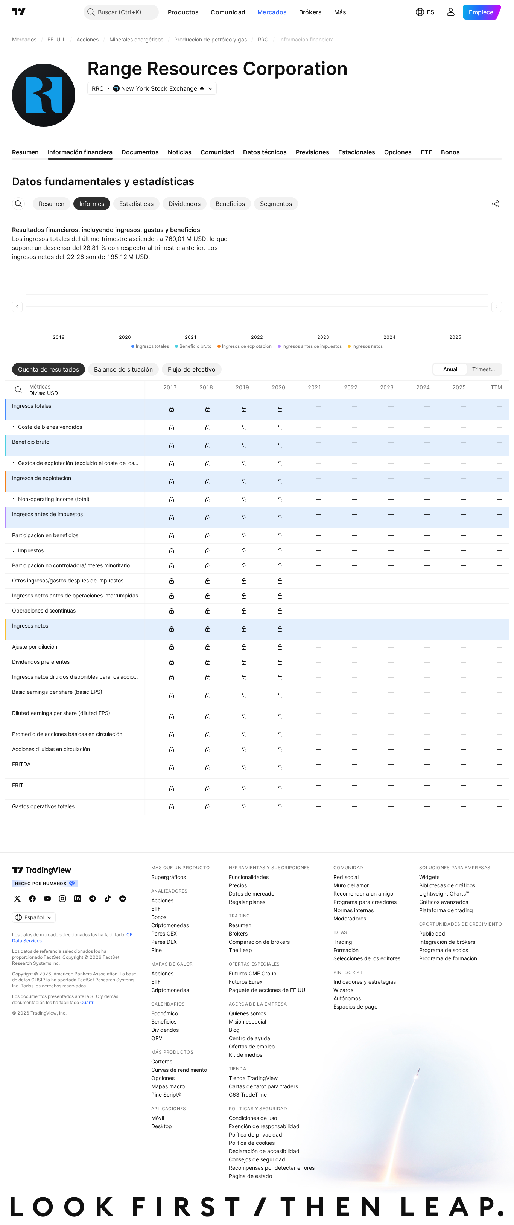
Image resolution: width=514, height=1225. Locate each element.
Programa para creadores (365, 902)
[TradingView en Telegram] (92, 898)
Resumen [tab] (25, 152)
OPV (156, 1038)
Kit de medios (245, 1054)
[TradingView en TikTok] (107, 898)
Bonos (158, 917)
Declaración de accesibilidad (264, 1151)
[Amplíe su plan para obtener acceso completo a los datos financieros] (171, 409)
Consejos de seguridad (257, 1159)
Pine (156, 950)
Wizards (343, 990)
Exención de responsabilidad (264, 1126)
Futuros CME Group (253, 973)
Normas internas (353, 910)
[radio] (450, 369)
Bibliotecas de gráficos (447, 885)
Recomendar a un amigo (363, 893)
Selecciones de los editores (366, 958)
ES (430, 12)
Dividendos (165, 1030)
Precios (238, 885)
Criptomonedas (170, 925)
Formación (346, 950)
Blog (234, 1030)
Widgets (429, 877)
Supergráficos (168, 877)
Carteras (161, 1061)
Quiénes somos (247, 1013)
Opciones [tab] (398, 152)
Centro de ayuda (249, 1038)
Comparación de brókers (259, 942)
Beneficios (163, 1021)
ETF (156, 908)
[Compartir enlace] (495, 203)
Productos (183, 12)
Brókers (310, 12)
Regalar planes (247, 902)
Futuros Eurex (246, 981)
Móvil (157, 1118)
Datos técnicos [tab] (265, 152)
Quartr (86, 1002)
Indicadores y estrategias (364, 981)
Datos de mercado (251, 893)
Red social (346, 877)
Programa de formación (448, 958)
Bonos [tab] (450, 152)
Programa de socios (443, 950)
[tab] (51, 203)
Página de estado (250, 1176)
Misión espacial (247, 1021)
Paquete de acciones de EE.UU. (268, 990)
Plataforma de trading (446, 910)
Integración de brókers (447, 942)
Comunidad (228, 12)
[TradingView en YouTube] (47, 898)
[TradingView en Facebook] (32, 898)
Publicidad (432, 933)
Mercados (272, 12)
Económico (164, 1013)
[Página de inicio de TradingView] (19, 12)
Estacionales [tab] (356, 152)
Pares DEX (164, 942)
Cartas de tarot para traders (263, 1086)
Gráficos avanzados (443, 902)
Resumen (240, 925)
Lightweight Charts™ (444, 893)
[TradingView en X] (17, 898)
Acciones (162, 900)
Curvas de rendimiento (179, 1070)
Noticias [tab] (180, 152)
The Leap (240, 950)
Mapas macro (168, 1086)
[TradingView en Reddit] (122, 898)
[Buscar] (18, 389)
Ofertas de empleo (252, 1046)
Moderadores (349, 918)
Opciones (163, 1078)
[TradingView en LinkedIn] (77, 898)
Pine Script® (166, 1094)
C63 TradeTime (248, 1094)
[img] (202, 88)
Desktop (161, 1126)
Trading (342, 942)
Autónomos (347, 998)
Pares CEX (164, 933)
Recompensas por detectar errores (272, 1167)
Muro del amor (351, 885)
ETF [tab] (426, 152)
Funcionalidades (249, 877)
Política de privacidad (255, 1134)
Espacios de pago (355, 1006)
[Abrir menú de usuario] (450, 12)
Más (340, 12)
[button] (204, 12)
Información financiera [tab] (80, 152)
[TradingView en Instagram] (62, 898)
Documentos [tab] (140, 152)
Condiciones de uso (253, 1118)
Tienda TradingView (253, 1078)
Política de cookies (252, 1143)
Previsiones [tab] (312, 152)
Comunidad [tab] (217, 152)
